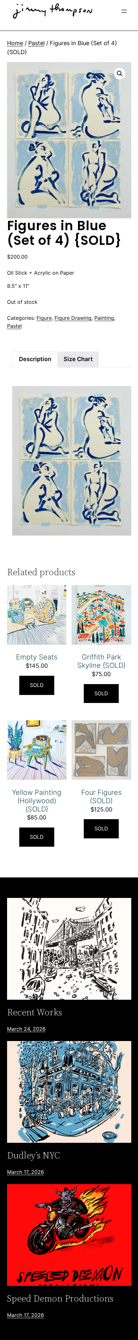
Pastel (36, 43)
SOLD (37, 685)
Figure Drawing (73, 318)
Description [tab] (35, 359)
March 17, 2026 (25, 1172)
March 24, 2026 (26, 1029)
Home (15, 43)
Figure (44, 318)
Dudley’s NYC (33, 1155)
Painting (104, 318)
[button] (119, 73)
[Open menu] (124, 11)
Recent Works (34, 1012)
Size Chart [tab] (78, 359)
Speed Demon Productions (60, 1298)
